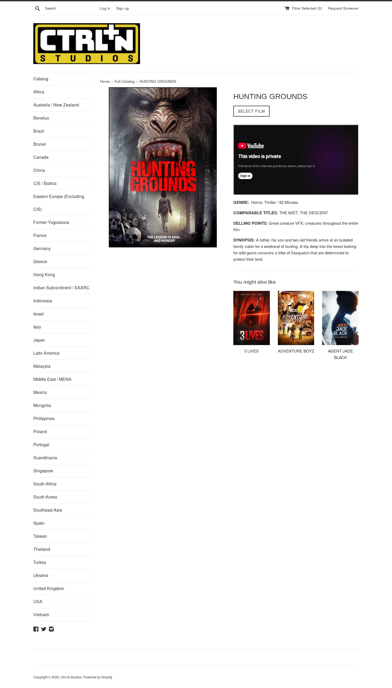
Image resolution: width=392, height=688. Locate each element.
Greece (40, 261)
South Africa (45, 484)
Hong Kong (44, 274)
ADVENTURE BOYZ (296, 350)
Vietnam (41, 614)
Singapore (43, 471)
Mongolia (42, 405)
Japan (39, 340)
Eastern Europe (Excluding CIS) (58, 202)
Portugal (41, 444)
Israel (38, 314)
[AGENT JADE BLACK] (340, 318)
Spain (39, 523)
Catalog (40, 79)
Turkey (39, 562)
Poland (40, 431)
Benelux (41, 118)
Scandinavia (45, 457)
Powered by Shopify (97, 677)
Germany (42, 248)
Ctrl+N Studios (71, 677)
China (39, 170)
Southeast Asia (47, 510)
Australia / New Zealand (56, 105)
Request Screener (343, 8)
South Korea (45, 497)
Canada (41, 157)
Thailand (41, 549)
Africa (38, 92)
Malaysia (41, 366)
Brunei (39, 144)
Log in (105, 8)
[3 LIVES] (251, 318)
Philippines (44, 418)
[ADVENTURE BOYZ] (296, 318)
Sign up (122, 8)
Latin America (46, 353)
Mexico (40, 392)
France (39, 235)
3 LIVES (251, 350)
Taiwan (40, 536)
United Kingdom (48, 588)
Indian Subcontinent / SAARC (61, 287)
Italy (37, 327)
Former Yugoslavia (51, 222)
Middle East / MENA (52, 379)
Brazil (38, 131)
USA (37, 601)
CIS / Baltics (45, 183)
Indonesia (42, 301)
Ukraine (40, 575)
